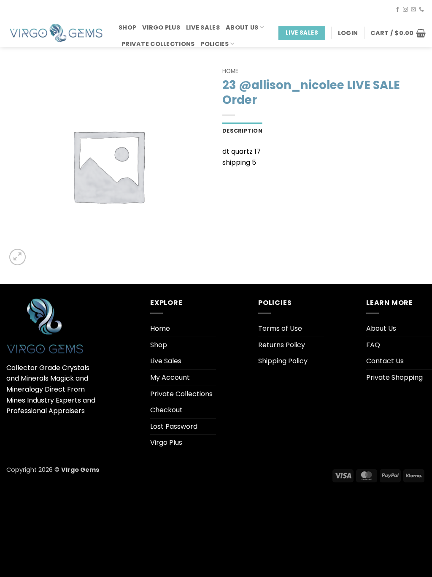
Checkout (166, 410)
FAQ (373, 345)
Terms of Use (280, 328)
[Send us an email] (413, 10)
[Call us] (421, 10)
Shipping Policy (283, 361)
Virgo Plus (161, 27)
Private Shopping (394, 377)
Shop (127, 27)
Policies (214, 44)
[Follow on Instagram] (405, 10)
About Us (242, 27)
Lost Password (173, 426)
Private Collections (158, 44)
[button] (348, 33)
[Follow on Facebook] (397, 10)
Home (230, 71)
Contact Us (385, 361)
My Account (170, 377)
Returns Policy (281, 345)
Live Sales (203, 27)
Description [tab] (242, 130)
